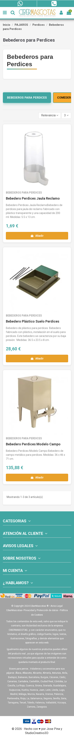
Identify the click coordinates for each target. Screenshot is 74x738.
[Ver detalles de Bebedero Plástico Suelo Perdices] (37, 281)
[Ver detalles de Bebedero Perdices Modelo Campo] (37, 404)
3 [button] (65, 115)
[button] (50, 115)
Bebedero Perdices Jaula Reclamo (33, 198)
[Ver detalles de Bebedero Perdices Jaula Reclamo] (37, 158)
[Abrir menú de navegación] (5, 12)
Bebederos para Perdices (27, 97)
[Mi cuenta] (61, 12)
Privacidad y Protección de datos (41, 610)
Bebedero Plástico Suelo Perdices (32, 321)
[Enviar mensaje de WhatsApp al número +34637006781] (20, 4)
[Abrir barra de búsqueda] (13, 12)
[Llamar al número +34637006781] (54, 4)
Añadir (39, 235)
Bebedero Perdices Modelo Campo (33, 444)
